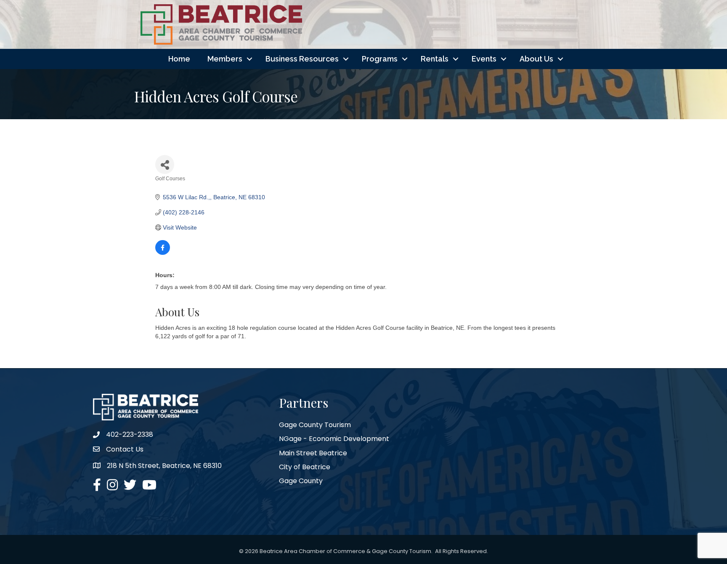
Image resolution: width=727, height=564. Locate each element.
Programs (380, 58)
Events (484, 58)
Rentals (434, 58)
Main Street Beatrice (313, 453)
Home (179, 58)
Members (224, 58)
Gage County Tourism (315, 425)
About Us (536, 58)
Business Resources (302, 58)
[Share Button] (164, 164)
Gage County (301, 481)
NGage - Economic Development (334, 439)
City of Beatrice (304, 467)
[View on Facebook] (162, 252)
